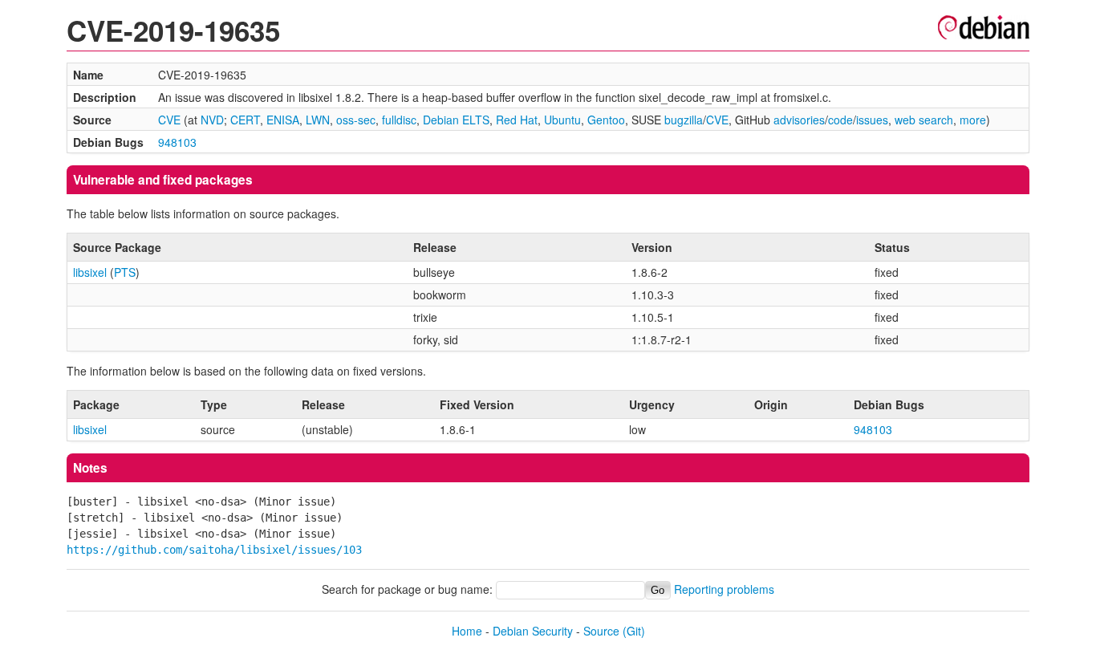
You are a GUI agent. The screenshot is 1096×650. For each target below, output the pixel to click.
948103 (177, 142)
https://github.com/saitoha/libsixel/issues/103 (214, 549)
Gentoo (606, 120)
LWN (318, 120)
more (973, 120)
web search (924, 120)
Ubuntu (562, 120)
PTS (125, 272)
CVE (169, 120)
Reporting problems (724, 589)
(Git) (634, 631)
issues (872, 120)
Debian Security (533, 631)
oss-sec (355, 120)
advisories (799, 120)
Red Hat (517, 120)
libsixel (90, 272)
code (840, 120)
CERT (245, 120)
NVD (212, 120)
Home (467, 631)
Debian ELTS (456, 120)
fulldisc (399, 120)
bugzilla (683, 120)
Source (601, 631)
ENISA (282, 120)
